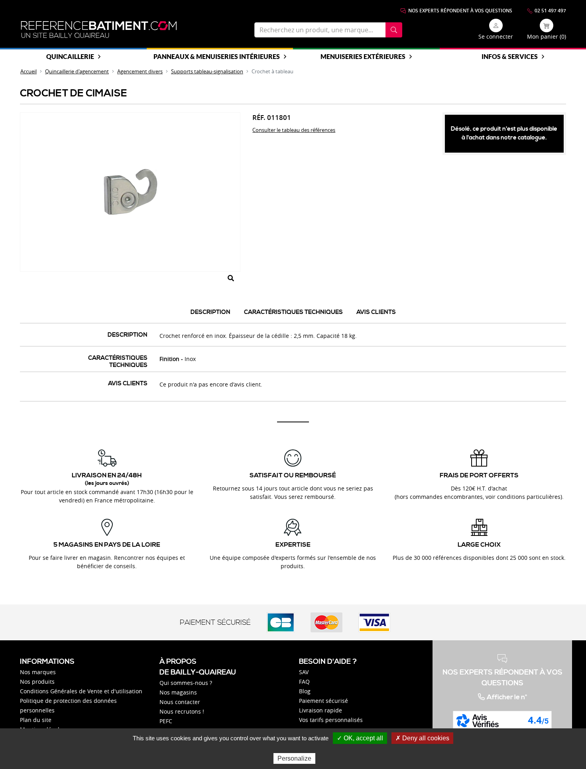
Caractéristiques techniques (293, 312)
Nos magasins (178, 692)
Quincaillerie (70, 56)
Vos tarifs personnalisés (331, 720)
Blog (305, 691)
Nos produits (37, 681)
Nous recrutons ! (181, 711)
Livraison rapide (320, 710)
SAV (304, 672)
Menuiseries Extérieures (363, 56)
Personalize (294, 758)
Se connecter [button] (495, 36)
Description (210, 312)
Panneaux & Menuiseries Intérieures (216, 56)
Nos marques (38, 672)
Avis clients (376, 312)
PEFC (165, 721)
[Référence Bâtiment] (99, 29)
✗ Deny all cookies (422, 738)
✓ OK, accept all (360, 738)
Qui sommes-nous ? (185, 683)
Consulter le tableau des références (293, 129)
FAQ (304, 681)
